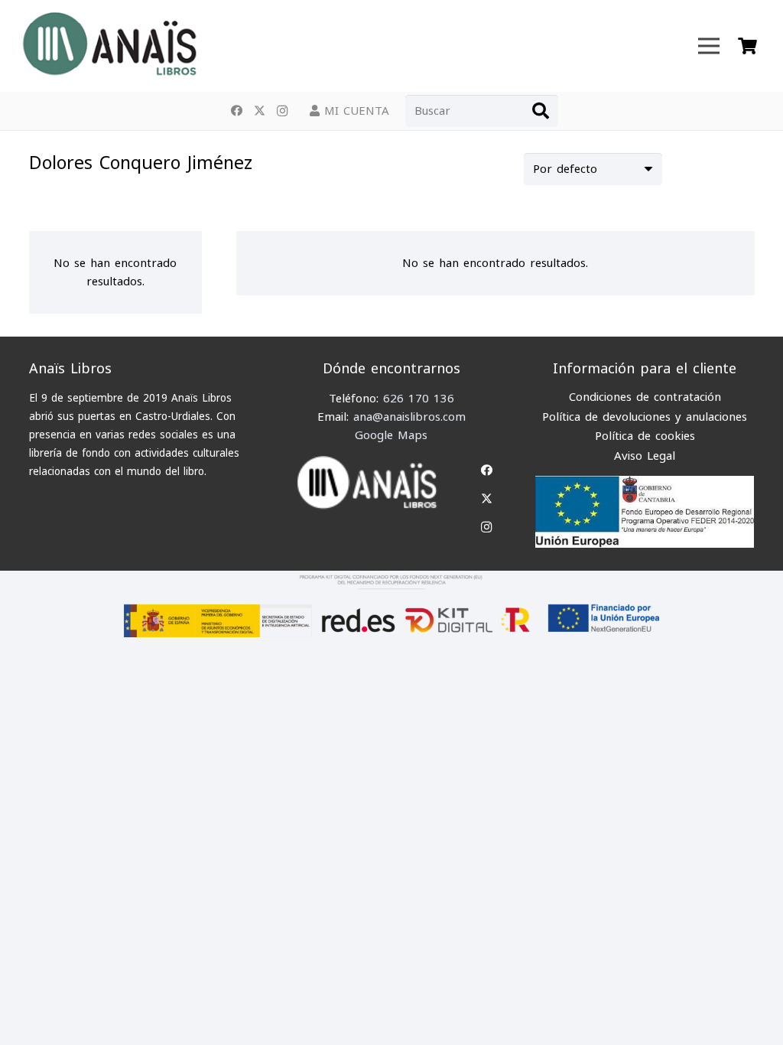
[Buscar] (540, 111)
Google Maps (391, 435)
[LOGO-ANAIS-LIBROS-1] (109, 45)
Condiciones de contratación (645, 397)
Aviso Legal (644, 456)
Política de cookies (645, 436)
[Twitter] (259, 110)
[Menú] (709, 46)
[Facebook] (236, 110)
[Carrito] (747, 46)
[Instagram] (282, 110)
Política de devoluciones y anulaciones (644, 417)
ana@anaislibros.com (409, 417)
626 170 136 (418, 398)
